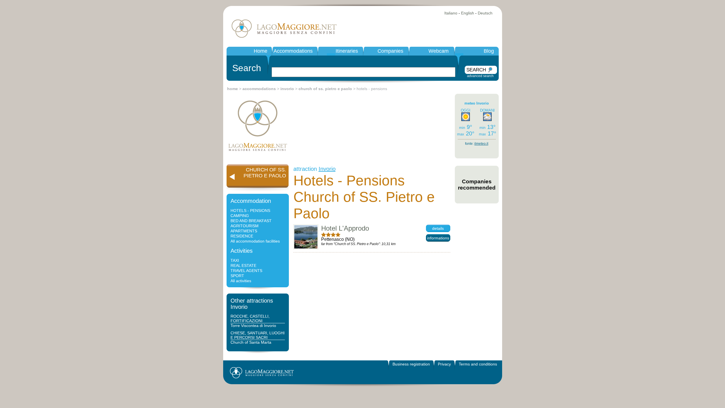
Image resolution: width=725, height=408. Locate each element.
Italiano (450, 13)
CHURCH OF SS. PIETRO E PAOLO (265, 172)
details (438, 228)
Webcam (438, 51)
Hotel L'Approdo (345, 228)
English (467, 13)
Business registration (411, 364)
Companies (390, 51)
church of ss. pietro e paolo (325, 88)
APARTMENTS (244, 231)
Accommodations (293, 51)
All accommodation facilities (255, 241)
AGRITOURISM (245, 226)
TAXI (235, 260)
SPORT (237, 275)
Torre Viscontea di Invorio (253, 325)
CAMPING (240, 215)
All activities (241, 281)
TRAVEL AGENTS (246, 270)
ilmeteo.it (481, 144)
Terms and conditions (478, 364)
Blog (489, 51)
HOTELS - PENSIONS (250, 210)
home (232, 88)
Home (260, 51)
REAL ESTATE (243, 265)
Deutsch (485, 13)
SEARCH (476, 70)
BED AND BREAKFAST (251, 220)
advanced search (480, 76)
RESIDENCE (242, 236)
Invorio (327, 169)
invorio (287, 88)
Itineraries (347, 51)
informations (438, 238)
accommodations (259, 88)
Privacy (444, 364)
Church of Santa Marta (251, 342)
